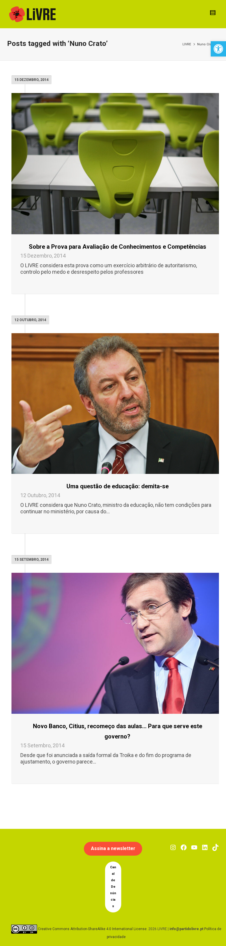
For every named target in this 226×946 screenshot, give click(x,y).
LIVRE (186, 44)
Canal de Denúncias (113, 886)
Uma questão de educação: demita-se (118, 486)
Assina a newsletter (113, 848)
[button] (218, 49)
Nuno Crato (206, 44)
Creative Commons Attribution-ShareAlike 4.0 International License (92, 929)
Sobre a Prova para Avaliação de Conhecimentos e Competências (117, 246)
